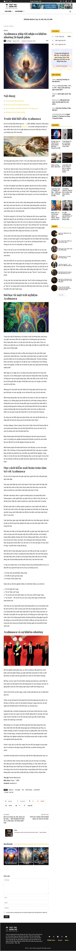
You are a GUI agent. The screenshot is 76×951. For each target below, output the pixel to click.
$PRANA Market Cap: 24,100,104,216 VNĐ (38, 19)
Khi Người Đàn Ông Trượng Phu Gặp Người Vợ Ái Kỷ (64, 272)
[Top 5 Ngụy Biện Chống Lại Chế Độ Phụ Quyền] (54, 241)
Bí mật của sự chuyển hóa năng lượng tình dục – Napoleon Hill (55, 144)
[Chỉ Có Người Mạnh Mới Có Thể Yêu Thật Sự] (26, 856)
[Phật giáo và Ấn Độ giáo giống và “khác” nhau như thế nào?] (56, 205)
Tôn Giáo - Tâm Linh (8, 792)
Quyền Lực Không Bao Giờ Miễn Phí (64, 233)
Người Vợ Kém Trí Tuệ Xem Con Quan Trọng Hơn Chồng (61, 116)
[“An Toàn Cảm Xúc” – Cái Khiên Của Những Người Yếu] (54, 264)
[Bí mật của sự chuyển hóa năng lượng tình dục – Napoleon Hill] (56, 134)
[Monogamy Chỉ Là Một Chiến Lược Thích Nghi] (54, 249)
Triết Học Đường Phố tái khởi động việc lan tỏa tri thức (39, 818)
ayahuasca (11, 789)
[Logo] (11, 928)
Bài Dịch (11, 26)
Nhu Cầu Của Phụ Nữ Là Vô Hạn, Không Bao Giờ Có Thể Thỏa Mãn (65, 280)
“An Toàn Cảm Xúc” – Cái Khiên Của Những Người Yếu (65, 265)
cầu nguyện (17, 789)
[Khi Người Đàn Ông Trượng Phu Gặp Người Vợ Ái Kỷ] (54, 272)
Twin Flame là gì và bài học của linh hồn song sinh (66, 143)
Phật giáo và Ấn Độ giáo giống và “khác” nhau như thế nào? (55, 216)
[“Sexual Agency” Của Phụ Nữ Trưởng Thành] (54, 257)
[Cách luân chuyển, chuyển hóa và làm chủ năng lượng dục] (67, 181)
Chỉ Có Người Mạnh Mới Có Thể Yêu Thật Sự (26, 863)
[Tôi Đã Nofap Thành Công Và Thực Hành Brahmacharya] (11, 856)
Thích (69, 36)
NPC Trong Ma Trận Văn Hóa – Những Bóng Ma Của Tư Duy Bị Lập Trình (41, 862)
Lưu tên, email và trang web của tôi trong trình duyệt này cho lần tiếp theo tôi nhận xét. (26, 912)
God (23, 789)
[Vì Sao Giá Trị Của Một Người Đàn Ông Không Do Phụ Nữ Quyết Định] (54, 288)
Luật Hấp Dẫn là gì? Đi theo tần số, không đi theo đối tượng (66, 168)
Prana (9, 41)
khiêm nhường (29, 789)
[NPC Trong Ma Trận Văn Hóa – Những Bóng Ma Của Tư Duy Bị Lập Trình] (41, 856)
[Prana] (5, 41)
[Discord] (61, 1)
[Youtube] (71, 1)
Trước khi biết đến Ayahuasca (15, 101)
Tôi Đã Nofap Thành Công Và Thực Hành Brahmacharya (11, 863)
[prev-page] (5, 868)
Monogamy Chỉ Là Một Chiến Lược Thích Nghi (65, 249)
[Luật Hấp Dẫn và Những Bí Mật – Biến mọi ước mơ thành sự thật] (56, 181)
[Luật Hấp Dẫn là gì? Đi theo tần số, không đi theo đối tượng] (67, 158)
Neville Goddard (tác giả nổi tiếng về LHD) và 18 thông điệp (67, 216)
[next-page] (8, 868)
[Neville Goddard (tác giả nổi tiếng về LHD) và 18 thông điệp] (67, 205)
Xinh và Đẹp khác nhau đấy (55, 166)
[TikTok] (69, 1)
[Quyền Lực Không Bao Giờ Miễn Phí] (54, 233)
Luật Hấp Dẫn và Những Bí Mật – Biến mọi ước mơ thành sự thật (56, 192)
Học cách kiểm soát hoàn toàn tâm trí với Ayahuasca (22, 108)
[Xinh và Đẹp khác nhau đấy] (56, 158)
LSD (25, 124)
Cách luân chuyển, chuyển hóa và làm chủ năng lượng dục (67, 192)
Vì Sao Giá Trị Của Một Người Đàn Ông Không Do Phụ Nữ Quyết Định (64, 288)
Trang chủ (6, 26)
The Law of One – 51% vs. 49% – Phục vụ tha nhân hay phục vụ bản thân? (61, 88)
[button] (70, 11)
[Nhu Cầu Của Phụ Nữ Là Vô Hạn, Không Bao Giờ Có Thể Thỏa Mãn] (54, 280)
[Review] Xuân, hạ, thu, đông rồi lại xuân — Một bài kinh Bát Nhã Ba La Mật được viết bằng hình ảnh (14, 820)
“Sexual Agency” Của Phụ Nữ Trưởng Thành (64, 257)
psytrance (25, 127)
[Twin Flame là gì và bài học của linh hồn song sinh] (67, 134)
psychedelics (37, 789)
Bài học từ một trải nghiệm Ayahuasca (17, 105)
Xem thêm (61, 295)
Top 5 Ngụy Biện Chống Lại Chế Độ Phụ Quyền (65, 241)
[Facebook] (63, 1)
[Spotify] (66, 1)
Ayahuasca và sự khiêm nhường (15, 112)
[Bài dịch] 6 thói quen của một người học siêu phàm (61, 102)
